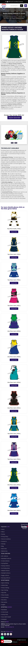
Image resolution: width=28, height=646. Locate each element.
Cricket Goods (4, 612)
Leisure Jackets (4, 597)
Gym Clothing (4, 590)
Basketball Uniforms (6, 558)
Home (2, 529)
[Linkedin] (8, 634)
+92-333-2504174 (9, 627)
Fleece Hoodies (5, 595)
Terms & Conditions (6, 539)
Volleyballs (4, 619)
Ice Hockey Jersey (5, 568)
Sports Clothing (5, 582)
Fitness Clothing (5, 587)
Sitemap (3, 543)
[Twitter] (5, 634)
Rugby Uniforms (5, 575)
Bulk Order (4, 548)
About (2, 531)
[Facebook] (2, 634)
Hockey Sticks (4, 614)
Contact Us (4, 541)
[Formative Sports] (4, 7)
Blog (2, 546)
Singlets (3, 604)
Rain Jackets (4, 602)
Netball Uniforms (5, 570)
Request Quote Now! (14, 117)
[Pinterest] (11, 634)
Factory (3, 534)
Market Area (4, 551)
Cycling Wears (4, 563)
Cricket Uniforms (5, 561)
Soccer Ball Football (6, 617)
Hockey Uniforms (5, 565)
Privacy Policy (4, 536)
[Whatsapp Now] (2, 637)
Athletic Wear (4, 585)
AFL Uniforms (4, 556)
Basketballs (4, 609)
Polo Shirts (4, 599)
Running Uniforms (5, 577)
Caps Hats (3, 592)
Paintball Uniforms (5, 573)
